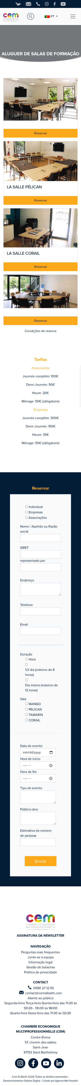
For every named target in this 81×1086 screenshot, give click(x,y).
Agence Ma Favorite (66, 1081)
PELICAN (35, 709)
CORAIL (34, 720)
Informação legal (40, 962)
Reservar (40, 133)
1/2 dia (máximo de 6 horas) (40, 672)
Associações (38, 517)
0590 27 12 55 (43, 988)
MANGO (35, 704)
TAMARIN (36, 714)
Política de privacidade (40, 972)
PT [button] (52, 16)
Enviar (40, 861)
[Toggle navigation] (73, 16)
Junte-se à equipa (41, 957)
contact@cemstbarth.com (43, 993)
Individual (36, 506)
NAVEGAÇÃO (41, 946)
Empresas (36, 512)
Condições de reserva (40, 331)
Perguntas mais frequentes (40, 952)
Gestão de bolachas (40, 967)
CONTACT (40, 982)
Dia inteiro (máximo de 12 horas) (41, 688)
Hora (32, 659)
